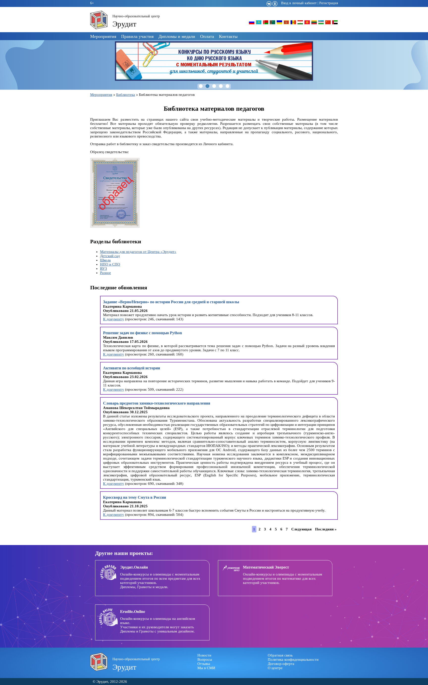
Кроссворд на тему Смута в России (134, 497)
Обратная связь (280, 655)
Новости (204, 655)
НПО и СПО (110, 264)
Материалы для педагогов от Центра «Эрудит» (138, 252)
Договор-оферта (281, 664)
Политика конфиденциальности (293, 659)
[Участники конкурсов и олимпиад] (252, 24)
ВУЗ (103, 269)
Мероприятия (103, 36)
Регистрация (328, 3)
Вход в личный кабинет (299, 3)
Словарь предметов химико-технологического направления (156, 403)
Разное (105, 273)
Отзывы (203, 664)
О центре (275, 668)
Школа (105, 260)
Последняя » (326, 529)
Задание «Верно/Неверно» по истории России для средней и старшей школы (171, 301)
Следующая (301, 529)
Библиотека (125, 94)
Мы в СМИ (206, 668)
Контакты (228, 36)
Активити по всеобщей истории (131, 368)
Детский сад (110, 256)
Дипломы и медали (177, 36)
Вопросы (204, 659)
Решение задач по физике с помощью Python (142, 332)
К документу (113, 319)
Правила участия (137, 36)
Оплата (207, 36)
